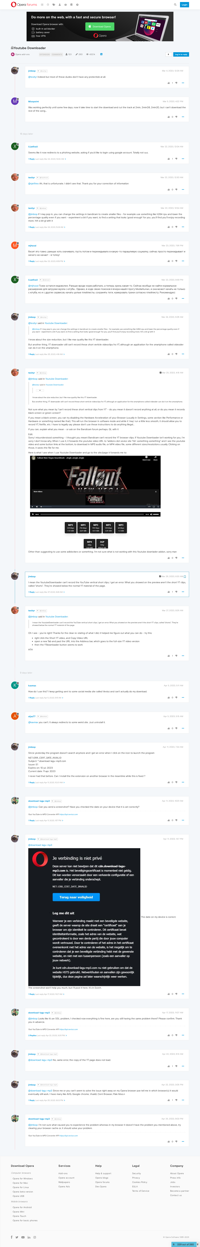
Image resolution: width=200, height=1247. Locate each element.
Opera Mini (18, 1211)
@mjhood (46, 280)
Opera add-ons (22, 54)
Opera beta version (23, 1191)
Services (64, 1165)
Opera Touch (19, 1216)
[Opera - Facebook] (11, 1237)
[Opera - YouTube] (23, 1237)
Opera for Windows (23, 1178)
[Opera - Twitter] (17, 1237)
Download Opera (102, 26)
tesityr (31, 177)
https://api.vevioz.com (68, 814)
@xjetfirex (33, 183)
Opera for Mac (20, 1183)
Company (176, 1165)
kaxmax (32, 685)
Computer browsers (21, 1173)
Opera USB (18, 1196)
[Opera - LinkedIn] (29, 1237)
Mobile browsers (19, 1201)
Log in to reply (181, 54)
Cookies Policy (139, 1182)
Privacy (136, 1177)
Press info (175, 1177)
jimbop (32, 71)
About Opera (177, 1173)
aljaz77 (31, 716)
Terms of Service (140, 1191)
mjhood (32, 245)
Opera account (66, 1177)
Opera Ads (64, 1186)
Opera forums (102, 1182)
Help (98, 1165)
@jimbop (42, 208)
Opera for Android (22, 1207)
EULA (135, 1186)
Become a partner (179, 1191)
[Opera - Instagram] (35, 1237)
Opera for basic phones (25, 1220)
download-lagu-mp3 (39, 801)
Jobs (172, 1182)
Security (136, 1173)
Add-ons (63, 1173)
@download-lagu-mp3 (48, 839)
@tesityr (43, 71)
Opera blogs (101, 1177)
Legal (136, 1165)
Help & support (103, 1173)
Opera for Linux (21, 1187)
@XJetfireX (43, 177)
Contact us (176, 1195)
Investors (175, 1186)
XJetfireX (33, 146)
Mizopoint (33, 101)
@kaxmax (43, 716)
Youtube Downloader (56, 323)
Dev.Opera (101, 1186)
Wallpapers (64, 1182)
